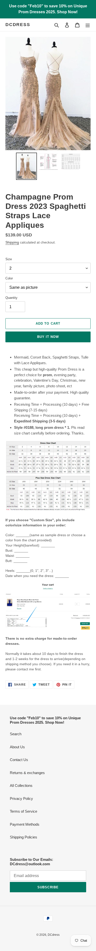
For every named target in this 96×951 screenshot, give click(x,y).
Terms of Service (23, 811)
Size (8, 259)
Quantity (11, 298)
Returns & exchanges (27, 773)
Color (9, 278)
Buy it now (48, 337)
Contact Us (19, 760)
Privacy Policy (21, 798)
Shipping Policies (23, 837)
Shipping (12, 242)
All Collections (21, 785)
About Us (17, 747)
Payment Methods (24, 824)
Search (15, 734)
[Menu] (87, 25)
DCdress (17, 24)
